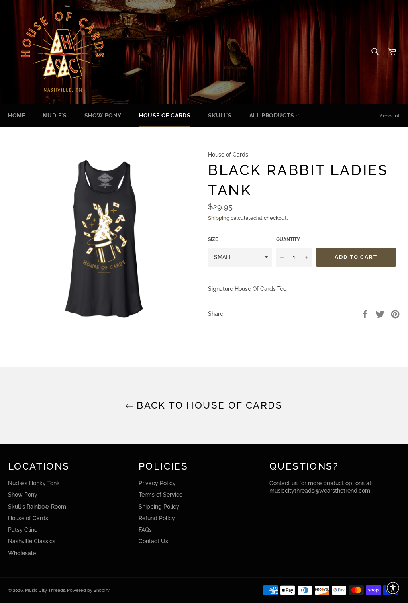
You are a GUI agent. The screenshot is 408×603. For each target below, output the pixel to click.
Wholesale (22, 553)
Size (213, 239)
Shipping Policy (159, 506)
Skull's (219, 115)
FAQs (145, 530)
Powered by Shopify (88, 590)
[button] (393, 588)
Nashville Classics (31, 541)
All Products (272, 115)
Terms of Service (160, 494)
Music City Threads (45, 590)
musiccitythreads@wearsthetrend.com (319, 490)
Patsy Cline (22, 530)
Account (389, 116)
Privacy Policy (157, 483)
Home (16, 115)
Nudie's (55, 115)
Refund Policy (157, 518)
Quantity (288, 239)
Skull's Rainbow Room (37, 506)
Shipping (219, 218)
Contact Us (153, 541)
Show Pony (103, 115)
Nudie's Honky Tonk (34, 483)
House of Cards (164, 115)
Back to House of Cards (207, 405)
